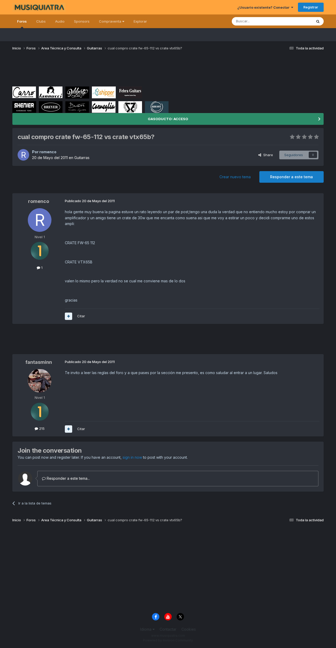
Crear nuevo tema (235, 177)
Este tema (297, 21)
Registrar (310, 7)
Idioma (146, 629)
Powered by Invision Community (168, 640)
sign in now (132, 457)
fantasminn (38, 362)
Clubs (41, 21)
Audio (60, 21)
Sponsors (82, 21)
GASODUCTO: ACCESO (168, 119)
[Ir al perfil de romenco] (23, 155)
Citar (81, 316)
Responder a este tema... (68, 478)
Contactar (168, 629)
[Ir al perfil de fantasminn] (39, 380)
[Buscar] (318, 21)
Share (267, 155)
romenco (47, 152)
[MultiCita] (68, 316)
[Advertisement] (107, 70)
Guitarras (82, 157)
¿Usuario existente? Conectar (264, 7)
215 (41, 428)
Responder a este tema (291, 177)
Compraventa (110, 21)
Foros (22, 21)
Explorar (140, 21)
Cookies (188, 629)
